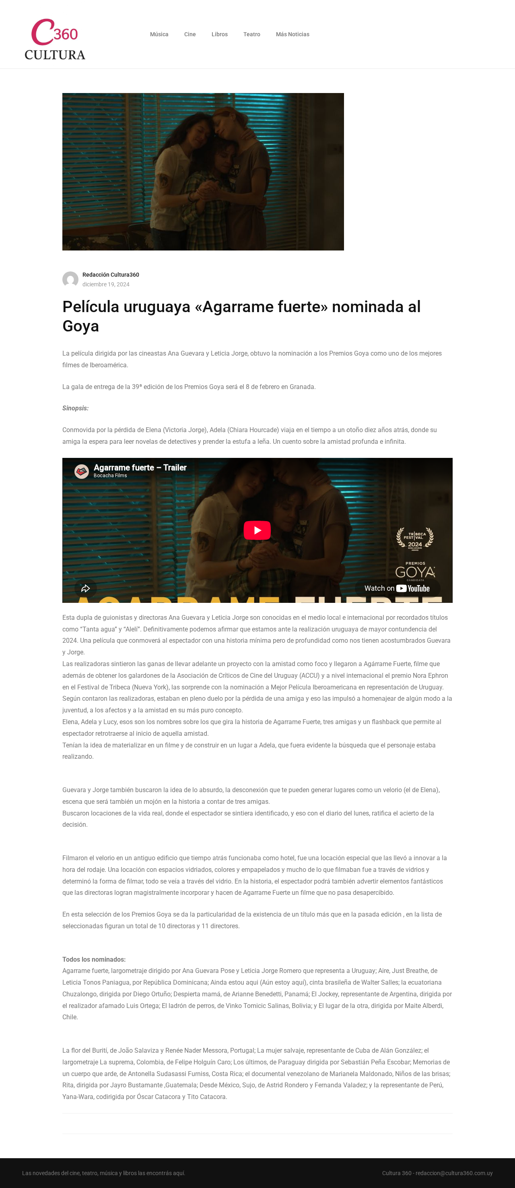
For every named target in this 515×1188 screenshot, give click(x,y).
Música (159, 34)
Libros (220, 34)
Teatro (251, 34)
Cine (190, 34)
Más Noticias (292, 34)
